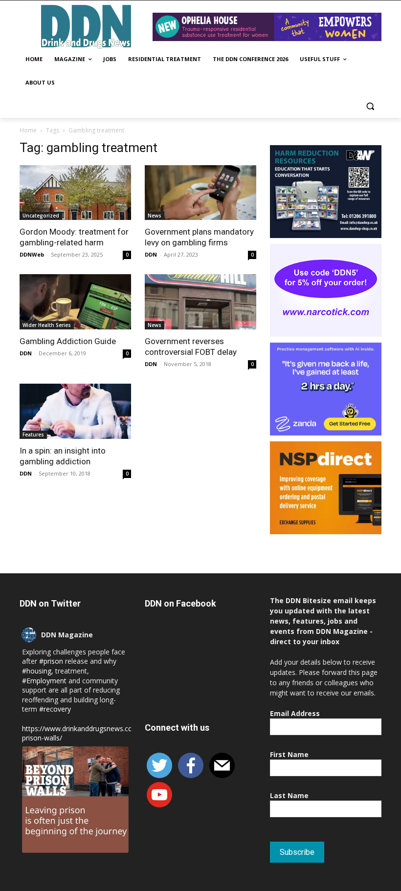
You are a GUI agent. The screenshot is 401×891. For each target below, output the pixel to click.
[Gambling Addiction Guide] (75, 301)
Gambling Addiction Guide (68, 341)
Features (33, 434)
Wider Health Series (46, 325)
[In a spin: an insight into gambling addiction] (75, 411)
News (154, 215)
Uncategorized (40, 215)
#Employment (44, 680)
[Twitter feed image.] (75, 799)
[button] (369, 106)
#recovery (55, 709)
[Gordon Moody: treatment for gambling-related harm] (75, 192)
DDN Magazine (67, 634)
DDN (151, 254)
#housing (36, 670)
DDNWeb (32, 254)
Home (28, 130)
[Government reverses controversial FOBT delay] (200, 301)
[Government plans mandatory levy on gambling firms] (200, 192)
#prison (51, 661)
